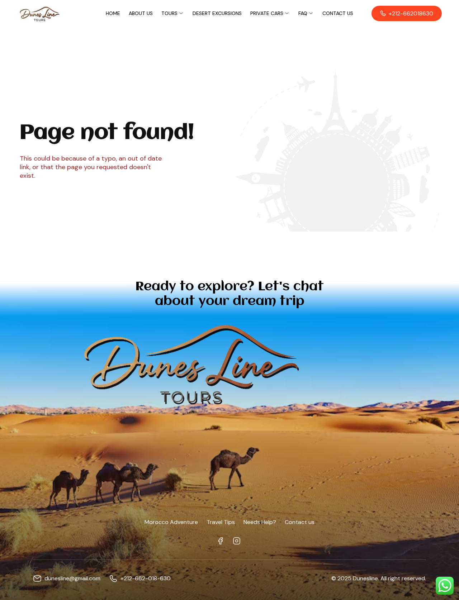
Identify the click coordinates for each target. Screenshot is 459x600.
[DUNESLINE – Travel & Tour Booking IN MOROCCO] (39, 13)
